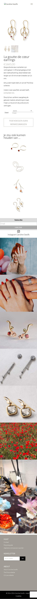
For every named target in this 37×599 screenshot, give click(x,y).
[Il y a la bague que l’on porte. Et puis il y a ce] (18, 256)
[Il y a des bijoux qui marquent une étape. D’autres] (18, 404)
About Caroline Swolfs (11, 569)
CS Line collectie (9, 575)
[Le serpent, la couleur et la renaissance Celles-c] (18, 330)
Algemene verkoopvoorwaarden (14, 548)
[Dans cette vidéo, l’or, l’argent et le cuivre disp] (18, 478)
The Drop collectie (9, 572)
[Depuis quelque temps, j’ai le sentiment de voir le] (18, 441)
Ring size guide (8, 545)
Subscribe (18, 220)
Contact (6, 542)
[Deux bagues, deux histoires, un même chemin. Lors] (18, 293)
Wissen (14, 113)
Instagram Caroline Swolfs (18, 234)
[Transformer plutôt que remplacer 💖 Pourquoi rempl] (18, 367)
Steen (7, 113)
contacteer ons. (9, 93)
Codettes (18, 596)
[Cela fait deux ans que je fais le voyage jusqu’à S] (18, 515)
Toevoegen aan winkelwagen (18, 122)
